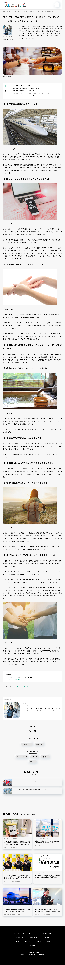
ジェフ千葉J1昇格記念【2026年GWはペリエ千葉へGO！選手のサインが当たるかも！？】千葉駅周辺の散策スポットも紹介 (17, 877)
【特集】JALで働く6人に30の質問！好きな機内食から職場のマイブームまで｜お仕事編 (33, 781)
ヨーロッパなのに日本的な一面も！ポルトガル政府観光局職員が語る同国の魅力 (31, 789)
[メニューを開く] (56, 4)
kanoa (14, 907)
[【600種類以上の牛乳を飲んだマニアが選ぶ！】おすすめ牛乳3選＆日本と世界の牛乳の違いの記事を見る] (47, 862)
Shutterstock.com (19, 686)
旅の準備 (39, 744)
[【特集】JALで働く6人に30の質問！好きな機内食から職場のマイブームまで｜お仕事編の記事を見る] (7, 782)
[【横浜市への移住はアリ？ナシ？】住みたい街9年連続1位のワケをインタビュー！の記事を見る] (47, 828)
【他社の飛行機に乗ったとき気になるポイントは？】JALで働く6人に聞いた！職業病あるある (47, 910)
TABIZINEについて (19, 933)
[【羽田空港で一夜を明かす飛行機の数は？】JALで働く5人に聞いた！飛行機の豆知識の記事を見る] (17, 896)
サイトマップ (28, 942)
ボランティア (27, 744)
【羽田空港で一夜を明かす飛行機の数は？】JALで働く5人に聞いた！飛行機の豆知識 (17, 910)
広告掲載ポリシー (20, 937)
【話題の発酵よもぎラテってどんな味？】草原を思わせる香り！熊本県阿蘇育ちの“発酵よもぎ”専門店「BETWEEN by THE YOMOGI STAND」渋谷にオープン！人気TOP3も (17, 842)
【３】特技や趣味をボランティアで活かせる (23, 91)
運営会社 (31, 933)
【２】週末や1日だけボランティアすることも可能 (25, 88)
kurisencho (15, 838)
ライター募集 (45, 937)
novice (48, 942)
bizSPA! (32, 945)
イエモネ (39, 942)
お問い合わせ (33, 937)
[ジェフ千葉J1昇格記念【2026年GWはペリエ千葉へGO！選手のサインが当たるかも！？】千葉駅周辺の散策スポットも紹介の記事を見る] (17, 862)
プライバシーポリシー (45, 933)
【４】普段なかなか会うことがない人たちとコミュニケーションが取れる (31, 93)
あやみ (10, 37)
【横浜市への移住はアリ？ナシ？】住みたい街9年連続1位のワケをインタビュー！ (47, 842)
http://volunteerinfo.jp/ (15, 679)
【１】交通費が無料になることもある (22, 85)
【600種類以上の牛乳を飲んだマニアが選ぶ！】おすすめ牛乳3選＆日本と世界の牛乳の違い (47, 876)
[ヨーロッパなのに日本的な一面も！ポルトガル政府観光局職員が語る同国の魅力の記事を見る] (7, 791)
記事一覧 (17, 942)
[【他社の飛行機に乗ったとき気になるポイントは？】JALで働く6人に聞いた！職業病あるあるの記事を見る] (47, 896)
